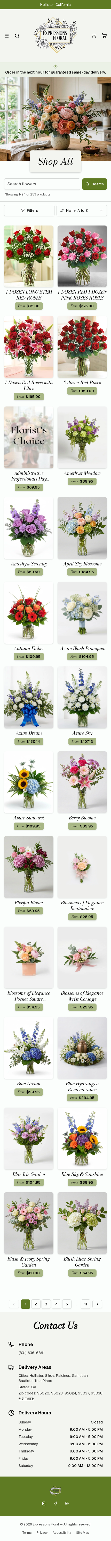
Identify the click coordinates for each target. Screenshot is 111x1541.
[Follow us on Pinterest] (67, 1503)
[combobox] (82, 210)
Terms (26, 1533)
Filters (32, 210)
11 (85, 1304)
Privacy (42, 1533)
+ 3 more (26, 1398)
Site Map (82, 1533)
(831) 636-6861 (32, 1352)
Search (98, 184)
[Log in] (94, 35)
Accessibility (62, 1533)
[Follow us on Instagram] (44, 1503)
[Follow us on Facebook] (55, 1503)
